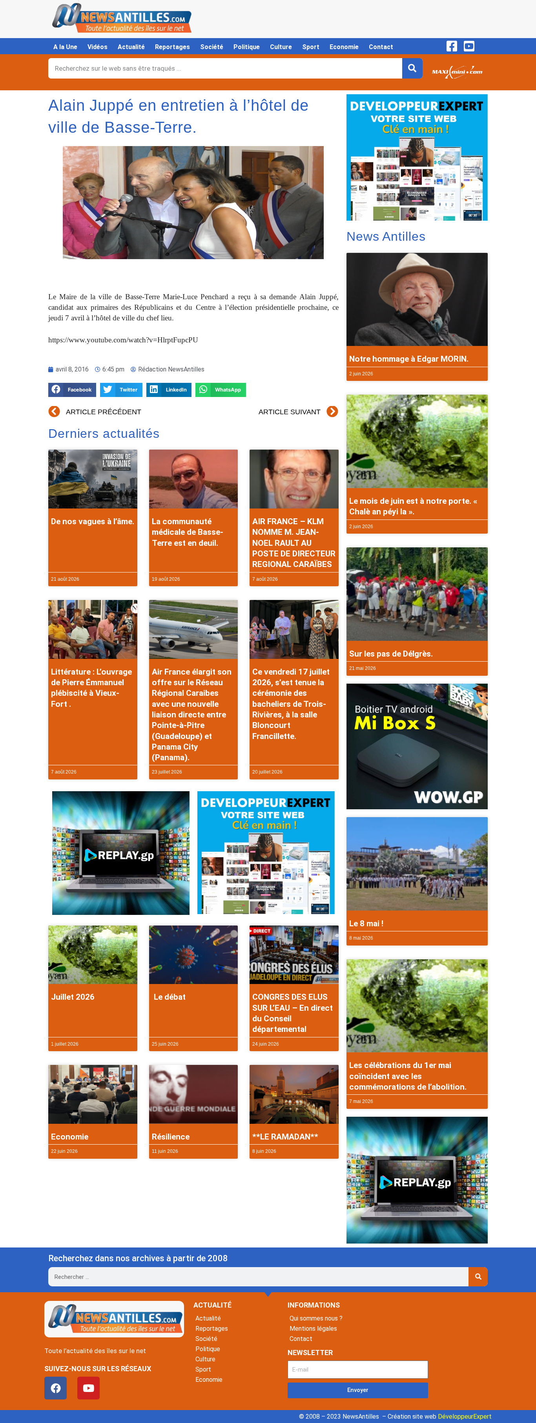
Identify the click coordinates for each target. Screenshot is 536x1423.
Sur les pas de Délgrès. (391, 653)
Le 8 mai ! (366, 923)
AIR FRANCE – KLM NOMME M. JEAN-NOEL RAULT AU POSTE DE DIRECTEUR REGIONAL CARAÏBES (293, 543)
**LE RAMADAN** (285, 1136)
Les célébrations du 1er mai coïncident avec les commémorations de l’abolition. (408, 1076)
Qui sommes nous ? (316, 1318)
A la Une (65, 47)
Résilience (171, 1136)
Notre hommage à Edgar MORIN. (409, 359)
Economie (344, 47)
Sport (310, 47)
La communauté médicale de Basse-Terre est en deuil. (187, 532)
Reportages (172, 47)
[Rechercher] (412, 68)
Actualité (131, 47)
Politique (246, 47)
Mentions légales (313, 1328)
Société (211, 47)
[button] (72, 390)
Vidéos (98, 47)
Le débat (169, 997)
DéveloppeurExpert (465, 1416)
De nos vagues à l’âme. (92, 521)
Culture (281, 47)
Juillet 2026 (73, 997)
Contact (381, 47)
